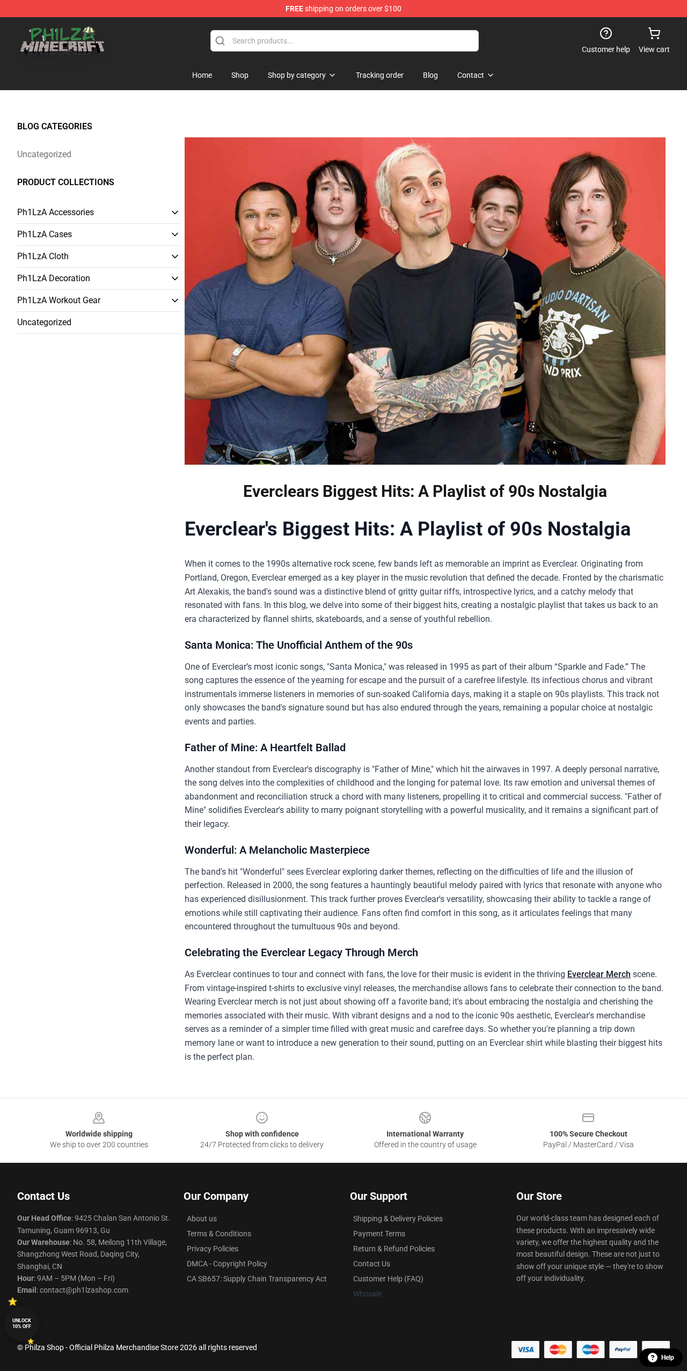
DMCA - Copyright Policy (227, 1263)
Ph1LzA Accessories (55, 212)
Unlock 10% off (21, 1323)
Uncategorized (44, 154)
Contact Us (371, 1263)
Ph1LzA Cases (44, 234)
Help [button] (667, 1357)
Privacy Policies (212, 1248)
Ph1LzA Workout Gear (58, 300)
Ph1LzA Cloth (43, 256)
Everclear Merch (599, 974)
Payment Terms (379, 1233)
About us (202, 1218)
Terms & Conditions (219, 1233)
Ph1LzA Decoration (53, 278)
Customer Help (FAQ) (388, 1278)
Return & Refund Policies (394, 1248)
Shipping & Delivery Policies (398, 1218)
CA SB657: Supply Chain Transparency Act (257, 1278)
